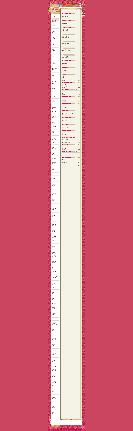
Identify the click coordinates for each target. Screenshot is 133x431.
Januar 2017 (54, 253)
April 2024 (54, 137)
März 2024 (54, 138)
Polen (53, 57)
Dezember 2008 (54, 385)
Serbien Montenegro (54, 68)
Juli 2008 (54, 391)
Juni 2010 (54, 360)
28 (52, 21)
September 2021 (55, 179)
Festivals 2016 (54, 255)
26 (57, 20)
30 (54, 21)
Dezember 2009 (54, 369)
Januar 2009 (54, 382)
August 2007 (54, 406)
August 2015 (54, 277)
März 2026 (54, 106)
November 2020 (54, 193)
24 (55, 20)
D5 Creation (71, 430)
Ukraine (53, 76)
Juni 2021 (54, 183)
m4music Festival (65, 110)
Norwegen (53, 55)
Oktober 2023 (54, 146)
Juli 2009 (54, 375)
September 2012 (55, 324)
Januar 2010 (54, 366)
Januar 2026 (54, 108)
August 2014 (54, 293)
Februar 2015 (54, 284)
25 (56, 20)
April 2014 (54, 298)
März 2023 (54, 154)
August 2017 (54, 245)
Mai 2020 (54, 200)
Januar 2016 (54, 269)
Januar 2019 (54, 221)
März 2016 (54, 267)
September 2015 (55, 276)
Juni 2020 (54, 199)
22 (53, 20)
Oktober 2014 (54, 291)
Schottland (53, 63)
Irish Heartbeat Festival (66, 13)
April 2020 (54, 201)
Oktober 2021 (54, 178)
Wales (53, 80)
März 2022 (54, 170)
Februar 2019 (54, 220)
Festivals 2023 (54, 142)
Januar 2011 (54, 350)
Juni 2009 (54, 376)
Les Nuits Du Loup (65, 144)
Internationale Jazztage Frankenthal (68, 137)
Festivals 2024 (54, 126)
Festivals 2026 (54, 96)
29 (53, 21)
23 (54, 20)
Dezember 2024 (54, 127)
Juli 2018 (54, 230)
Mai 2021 (54, 184)
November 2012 (54, 322)
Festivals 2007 (54, 400)
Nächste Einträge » (76, 165)
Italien (53, 45)
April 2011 (54, 346)
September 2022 (55, 163)
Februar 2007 (54, 413)
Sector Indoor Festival (66, 89)
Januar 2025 (54, 124)
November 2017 (54, 241)
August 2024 (54, 132)
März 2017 (54, 251)
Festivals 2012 (54, 319)
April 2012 (54, 330)
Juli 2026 (54, 101)
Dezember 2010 (54, 353)
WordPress (77, 430)
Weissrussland (54, 81)
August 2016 (54, 261)
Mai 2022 (54, 168)
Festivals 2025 (54, 110)
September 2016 (55, 260)
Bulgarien (53, 30)
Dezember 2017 (54, 240)
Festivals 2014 (54, 287)
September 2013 (55, 308)
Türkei (53, 75)
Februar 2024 (54, 139)
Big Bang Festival (65, 124)
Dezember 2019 (54, 208)
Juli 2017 (54, 246)
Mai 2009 (54, 377)
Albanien (53, 26)
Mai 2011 (54, 345)
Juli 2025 (54, 117)
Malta (53, 51)
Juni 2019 (54, 215)
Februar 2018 (54, 236)
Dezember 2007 (54, 401)
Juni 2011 (54, 344)
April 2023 (54, 153)
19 (57, 19)
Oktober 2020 (54, 194)
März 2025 (54, 122)
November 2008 (54, 386)
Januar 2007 (54, 414)
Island (53, 44)
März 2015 (54, 283)
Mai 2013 (54, 313)
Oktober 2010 (54, 355)
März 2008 (54, 396)
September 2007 (55, 405)
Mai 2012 (54, 329)
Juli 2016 (54, 262)
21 (52, 20)
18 (56, 19)
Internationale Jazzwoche (66, 151)
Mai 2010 (54, 361)
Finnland (53, 37)
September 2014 (55, 292)
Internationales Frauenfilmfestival (68, 54)
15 (53, 19)
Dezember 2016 (54, 256)
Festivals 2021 (54, 174)
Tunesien (53, 74)
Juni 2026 (54, 102)
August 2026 (54, 100)
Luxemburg (53, 50)
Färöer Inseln (53, 36)
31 (55, 21)
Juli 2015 (54, 278)
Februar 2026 (54, 107)
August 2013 (54, 309)
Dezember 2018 (54, 224)
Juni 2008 (54, 392)
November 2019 (54, 209)
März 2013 (54, 315)
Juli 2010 (54, 359)
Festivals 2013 (54, 303)
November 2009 (54, 370)
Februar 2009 (54, 381)
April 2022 (54, 169)
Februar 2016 (54, 268)
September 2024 (55, 131)
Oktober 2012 (54, 323)
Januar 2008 (54, 398)
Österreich (53, 56)
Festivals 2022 (54, 158)
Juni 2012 (54, 328)
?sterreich (53, 25)
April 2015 (54, 282)
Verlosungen (53, 89)
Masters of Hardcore (65, 74)
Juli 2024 (54, 133)
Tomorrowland (53, 88)
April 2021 (54, 185)
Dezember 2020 (54, 192)
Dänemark (53, 32)
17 (55, 19)
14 (52, 19)
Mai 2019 (54, 216)
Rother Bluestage (65, 67)
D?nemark (53, 31)
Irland (53, 43)
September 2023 (55, 147)
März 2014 (54, 299)
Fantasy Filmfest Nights (66, 20)
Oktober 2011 (54, 339)
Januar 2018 (54, 237)
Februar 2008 (54, 397)
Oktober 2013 (54, 307)
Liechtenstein (53, 49)
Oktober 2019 (54, 210)
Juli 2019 (54, 214)
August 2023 (54, 148)
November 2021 (54, 177)
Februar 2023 (54, 155)
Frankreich (53, 38)
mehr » (79, 80)
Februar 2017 (54, 252)
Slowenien (53, 70)
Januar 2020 (54, 205)
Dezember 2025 (54, 111)
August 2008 (54, 390)
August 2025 (54, 116)
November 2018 (54, 225)
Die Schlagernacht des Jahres (67, 82)
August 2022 (54, 164)
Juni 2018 (54, 231)
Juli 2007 (54, 407)
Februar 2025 (54, 123)
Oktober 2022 (54, 162)
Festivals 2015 (54, 271)
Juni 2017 (54, 247)
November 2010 (54, 354)
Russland (53, 62)
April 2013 (54, 314)
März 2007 (54, 412)
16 (54, 19)
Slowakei (53, 69)
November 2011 (54, 338)
